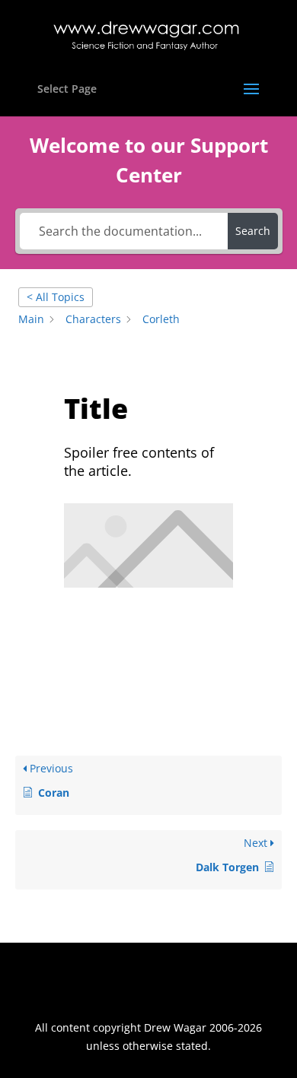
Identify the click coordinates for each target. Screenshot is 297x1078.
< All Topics (56, 297)
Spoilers (109, 614)
